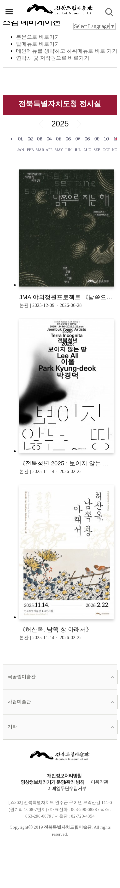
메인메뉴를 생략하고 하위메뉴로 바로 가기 (66, 51)
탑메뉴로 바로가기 (38, 44)
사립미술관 (19, 701)
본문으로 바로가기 (38, 37)
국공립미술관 (22, 676)
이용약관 (99, 782)
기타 (12, 726)
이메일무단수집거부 (66, 788)
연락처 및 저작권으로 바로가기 (52, 58)
